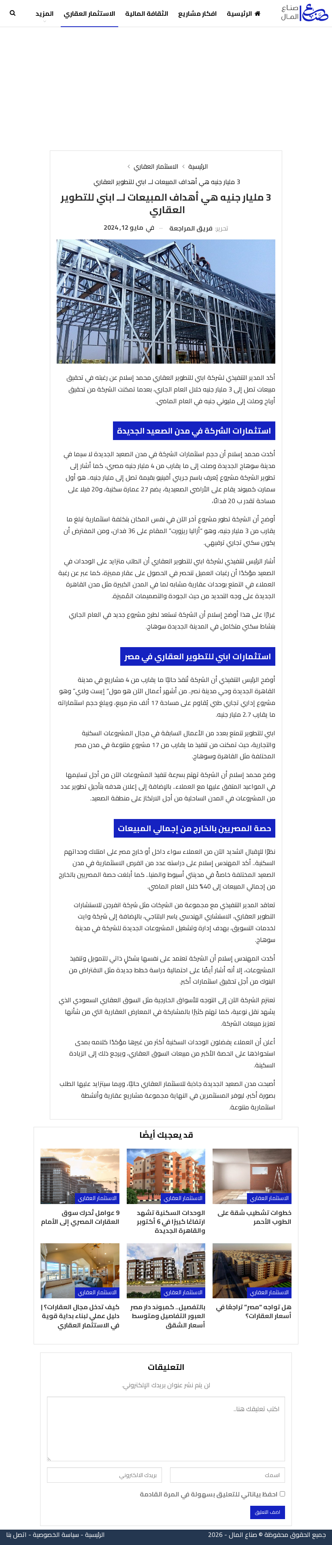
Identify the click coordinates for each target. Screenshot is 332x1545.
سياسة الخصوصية (56, 1534)
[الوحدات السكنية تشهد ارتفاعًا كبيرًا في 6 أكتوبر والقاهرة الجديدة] (166, 1176)
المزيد (45, 13)
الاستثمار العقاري (89, 13)
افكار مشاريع (197, 13)
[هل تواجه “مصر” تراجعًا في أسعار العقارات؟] (252, 1270)
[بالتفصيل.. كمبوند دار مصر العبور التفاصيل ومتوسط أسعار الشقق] (166, 1270)
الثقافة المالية (146, 13)
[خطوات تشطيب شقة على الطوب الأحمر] (252, 1176)
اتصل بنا (16, 1534)
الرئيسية (239, 13)
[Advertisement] (166, 87)
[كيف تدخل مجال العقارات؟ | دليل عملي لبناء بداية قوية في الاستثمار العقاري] (79, 1270)
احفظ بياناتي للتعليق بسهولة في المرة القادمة (209, 1494)
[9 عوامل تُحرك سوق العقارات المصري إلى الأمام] (79, 1176)
